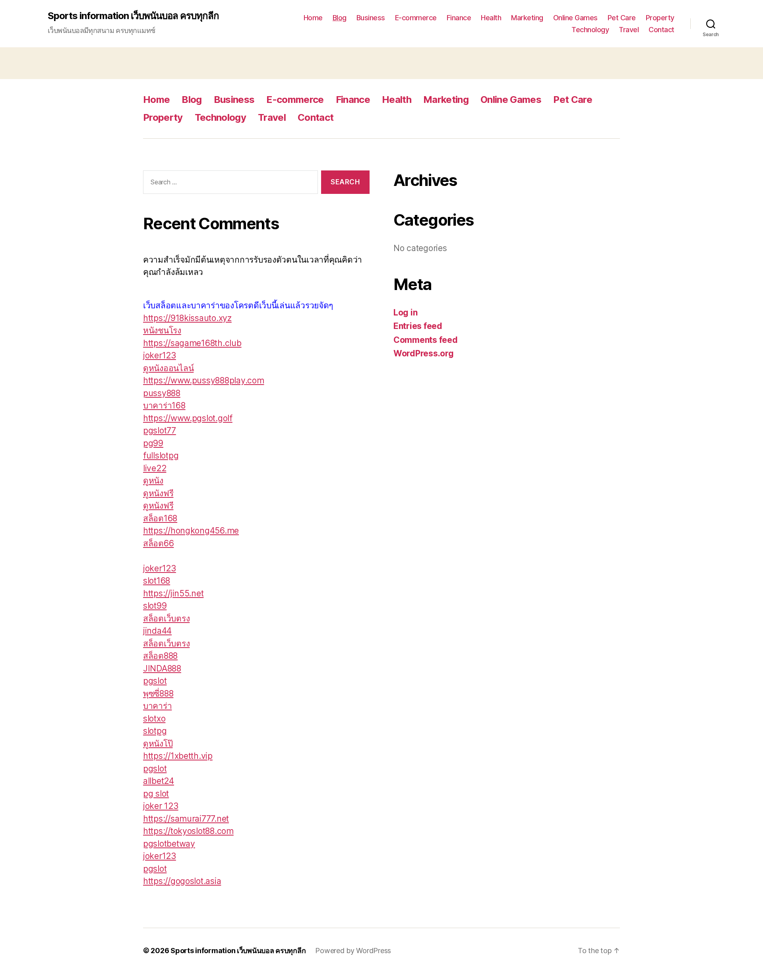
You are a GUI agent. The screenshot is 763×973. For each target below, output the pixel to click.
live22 (154, 468)
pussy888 (161, 393)
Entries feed (417, 326)
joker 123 (160, 806)
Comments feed (425, 340)
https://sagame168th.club (192, 343)
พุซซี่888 (158, 693)
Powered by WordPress (353, 950)
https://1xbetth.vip (178, 756)
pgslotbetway (169, 844)
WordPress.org (423, 353)
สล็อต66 (158, 543)
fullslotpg (160, 455)
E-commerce (416, 18)
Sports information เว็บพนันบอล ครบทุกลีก (133, 16)
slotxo (154, 718)
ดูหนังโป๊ (157, 744)
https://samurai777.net (186, 819)
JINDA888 (162, 668)
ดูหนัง (153, 481)
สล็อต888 (160, 656)
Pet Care (622, 18)
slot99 (155, 606)
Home (313, 18)
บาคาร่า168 (164, 405)
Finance (459, 18)
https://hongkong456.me (191, 531)
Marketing (527, 18)
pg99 (153, 443)
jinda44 (157, 631)
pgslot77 (159, 430)
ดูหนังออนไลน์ (168, 368)
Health (491, 18)
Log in (405, 312)
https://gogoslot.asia (182, 881)
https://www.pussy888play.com (203, 380)
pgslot (155, 681)
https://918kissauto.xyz (187, 318)
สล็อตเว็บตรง (166, 618)
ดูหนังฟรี (158, 493)
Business (370, 18)
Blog (340, 18)
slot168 (156, 581)
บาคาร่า (157, 706)
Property (660, 18)
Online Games (575, 18)
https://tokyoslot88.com (188, 831)
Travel (629, 29)
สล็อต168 (160, 518)
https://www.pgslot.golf (187, 418)
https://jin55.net (173, 593)
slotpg (155, 731)
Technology (590, 29)
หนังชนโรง (162, 330)
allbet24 (158, 781)
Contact (661, 29)
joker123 (159, 355)
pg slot (156, 794)
